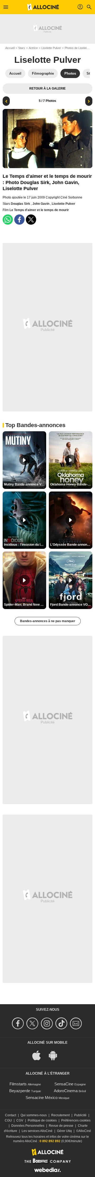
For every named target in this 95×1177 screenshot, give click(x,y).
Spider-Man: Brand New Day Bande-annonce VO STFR (25, 604)
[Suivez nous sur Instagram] (47, 1023)
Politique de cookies (42, 1120)
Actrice (33, 47)
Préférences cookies (76, 1120)
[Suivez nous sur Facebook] (18, 1023)
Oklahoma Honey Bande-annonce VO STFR (71, 484)
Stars (21, 47)
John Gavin (41, 204)
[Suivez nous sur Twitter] (33, 1023)
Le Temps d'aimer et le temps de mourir (39, 210)
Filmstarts (18, 1084)
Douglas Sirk (21, 204)
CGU (8, 1120)
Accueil (10, 47)
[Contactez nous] (76, 1023)
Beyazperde (19, 1090)
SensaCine (63, 1084)
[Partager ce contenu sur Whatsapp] (8, 219)
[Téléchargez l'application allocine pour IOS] (39, 1055)
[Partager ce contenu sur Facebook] (19, 219)
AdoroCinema (66, 1090)
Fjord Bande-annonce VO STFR (71, 604)
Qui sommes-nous (34, 1115)
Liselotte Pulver (51, 47)
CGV (19, 1120)
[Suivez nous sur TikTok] (62, 1023)
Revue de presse (61, 1126)
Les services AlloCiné (37, 1131)
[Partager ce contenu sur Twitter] (31, 219)
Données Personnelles (27, 1126)
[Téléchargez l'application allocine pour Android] (55, 1055)
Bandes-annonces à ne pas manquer (47, 621)
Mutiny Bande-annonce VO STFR (25, 484)
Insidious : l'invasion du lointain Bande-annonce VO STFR (25, 544)
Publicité (80, 1115)
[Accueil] (43, 7)
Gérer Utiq (64, 1131)
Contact (10, 1115)
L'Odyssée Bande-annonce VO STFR (71, 544)
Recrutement (60, 1115)
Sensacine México (42, 1097)
